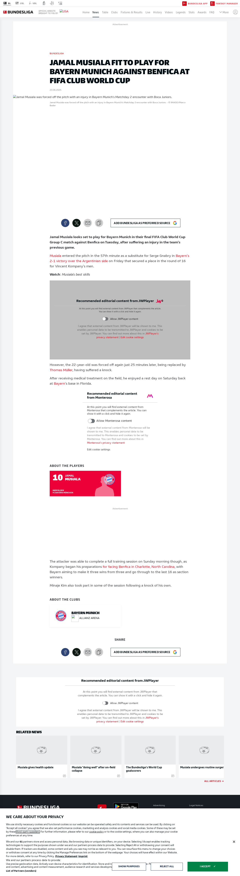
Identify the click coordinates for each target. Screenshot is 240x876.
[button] (234, 12)
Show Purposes (129, 866)
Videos (169, 12)
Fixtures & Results (131, 12)
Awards (202, 12)
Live (148, 12)
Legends (181, 12)
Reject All (167, 866)
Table (105, 12)
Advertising (159, 805)
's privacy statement (106, 443)
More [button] (226, 12)
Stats (192, 12)
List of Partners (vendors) (21, 871)
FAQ (211, 12)
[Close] (234, 842)
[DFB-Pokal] (44, 3)
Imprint (83, 856)
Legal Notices (196, 805)
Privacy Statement (66, 856)
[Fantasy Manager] (212, 3)
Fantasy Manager (227, 3)
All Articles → (214, 781)
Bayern (59, 384)
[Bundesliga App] (184, 3)
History (157, 12)
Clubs (114, 12)
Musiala (55, 256)
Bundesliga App (198, 3)
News (95, 12)
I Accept (205, 866)
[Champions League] (52, 3)
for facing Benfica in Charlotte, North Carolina (139, 567)
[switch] (105, 319)
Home (85, 12)
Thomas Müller (61, 370)
